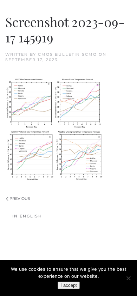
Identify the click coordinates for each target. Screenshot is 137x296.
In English (27, 216)
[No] (128, 278)
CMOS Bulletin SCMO (67, 54)
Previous (19, 198)
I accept (68, 285)
